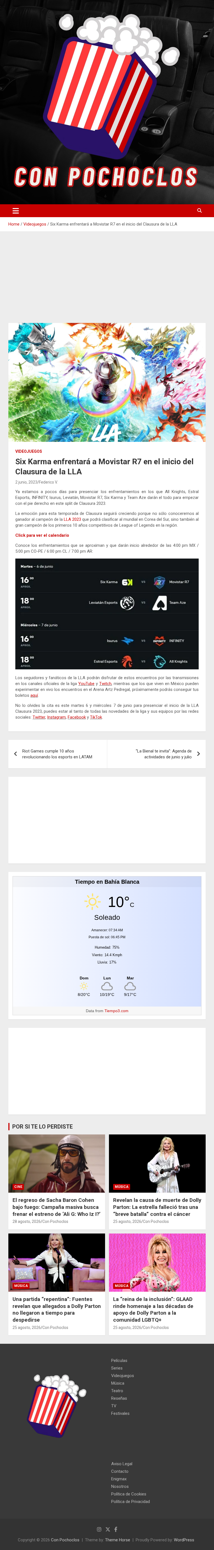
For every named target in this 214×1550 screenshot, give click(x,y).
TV (113, 1405)
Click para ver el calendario (42, 535)
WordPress (184, 1539)
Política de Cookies (128, 1494)
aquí (34, 695)
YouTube (86, 683)
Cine (18, 1187)
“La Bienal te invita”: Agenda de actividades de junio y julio (164, 754)
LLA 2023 (72, 519)
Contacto (119, 1471)
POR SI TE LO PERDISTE (42, 1126)
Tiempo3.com (116, 1011)
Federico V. (48, 482)
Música (121, 1187)
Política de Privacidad (130, 1501)
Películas (119, 1360)
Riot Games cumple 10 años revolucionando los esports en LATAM (57, 754)
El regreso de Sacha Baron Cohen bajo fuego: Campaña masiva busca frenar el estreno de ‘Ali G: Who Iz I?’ (57, 1207)
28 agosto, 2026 (27, 1221)
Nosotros (120, 1486)
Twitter (39, 717)
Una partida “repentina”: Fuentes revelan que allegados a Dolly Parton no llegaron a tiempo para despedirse (57, 1309)
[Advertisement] (107, 281)
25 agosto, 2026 (127, 1221)
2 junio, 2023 (26, 482)
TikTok (96, 717)
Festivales (120, 1413)
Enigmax (119, 1478)
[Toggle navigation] (15, 210)
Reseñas (119, 1398)
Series (117, 1368)
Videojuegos (28, 451)
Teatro (117, 1390)
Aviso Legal (121, 1463)
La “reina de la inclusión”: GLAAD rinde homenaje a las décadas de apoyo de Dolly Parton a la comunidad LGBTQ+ (153, 1309)
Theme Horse (117, 1539)
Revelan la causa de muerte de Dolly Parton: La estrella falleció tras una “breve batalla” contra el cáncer (157, 1207)
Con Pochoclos (55, 1221)
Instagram (56, 717)
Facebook (77, 717)
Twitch (105, 683)
